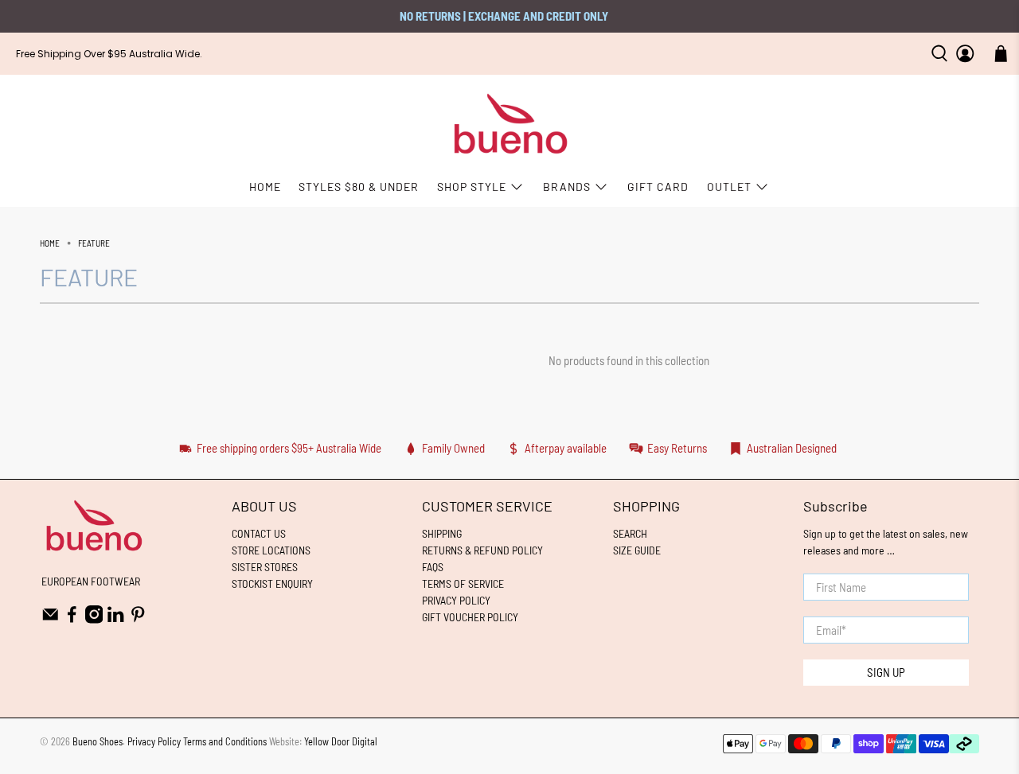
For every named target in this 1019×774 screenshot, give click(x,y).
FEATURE (94, 243)
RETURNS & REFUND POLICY (482, 550)
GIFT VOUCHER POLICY (470, 617)
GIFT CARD (658, 186)
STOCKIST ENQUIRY (272, 583)
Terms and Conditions (225, 741)
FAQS (432, 567)
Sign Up (886, 672)
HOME (265, 186)
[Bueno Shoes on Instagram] (94, 619)
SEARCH (630, 533)
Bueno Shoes (97, 741)
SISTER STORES (265, 567)
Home (50, 243)
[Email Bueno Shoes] (50, 619)
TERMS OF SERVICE (463, 583)
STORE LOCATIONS (271, 550)
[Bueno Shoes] (510, 124)
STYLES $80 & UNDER (359, 186)
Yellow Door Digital (340, 741)
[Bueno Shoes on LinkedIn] (116, 619)
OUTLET (729, 186)
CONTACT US (259, 533)
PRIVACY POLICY (456, 600)
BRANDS (567, 186)
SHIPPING (442, 533)
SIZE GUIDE (637, 550)
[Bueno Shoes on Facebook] (72, 619)
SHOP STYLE (471, 186)
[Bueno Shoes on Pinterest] (138, 619)
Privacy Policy (154, 741)
